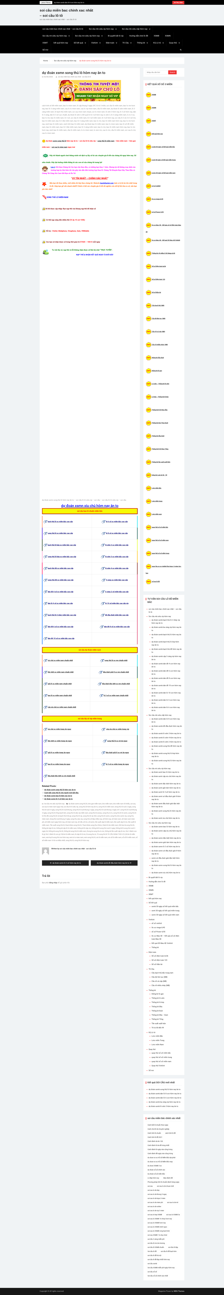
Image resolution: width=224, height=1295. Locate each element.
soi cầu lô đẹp (173, 1247)
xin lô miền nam (101, 837)
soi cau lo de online (154, 1206)
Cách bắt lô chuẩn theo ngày (158, 1125)
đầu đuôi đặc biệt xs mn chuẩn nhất (116, 684)
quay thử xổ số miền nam (160, 540)
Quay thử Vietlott (158, 1066)
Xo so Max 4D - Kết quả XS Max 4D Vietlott (166, 240)
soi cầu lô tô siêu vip (71, 807)
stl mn (85, 822)
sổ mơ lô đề (156, 581)
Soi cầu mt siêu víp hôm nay (54, 36)
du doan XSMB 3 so (155, 1166)
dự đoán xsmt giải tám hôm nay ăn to (166, 788)
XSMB (156, 36)
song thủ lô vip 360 (90, 816)
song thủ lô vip (77, 816)
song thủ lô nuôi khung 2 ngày (83, 810)
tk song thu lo (91, 834)
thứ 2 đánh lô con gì (53, 834)
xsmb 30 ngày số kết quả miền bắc (163, 147)
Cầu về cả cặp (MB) (158, 331)
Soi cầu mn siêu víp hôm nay (87, 36)
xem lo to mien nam (76, 837)
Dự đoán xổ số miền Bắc (156, 1174)
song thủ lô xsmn (103, 816)
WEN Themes (179, 1291)
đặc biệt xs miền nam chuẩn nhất (61, 672)
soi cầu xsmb (152, 1263)
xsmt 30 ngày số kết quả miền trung (164, 160)
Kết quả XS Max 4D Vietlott (162, 943)
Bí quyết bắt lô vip (116, 36)
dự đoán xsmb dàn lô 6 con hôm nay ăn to (69, 2)
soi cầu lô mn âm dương (156, 1243)
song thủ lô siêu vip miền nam (77, 813)
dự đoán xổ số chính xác (156, 1170)
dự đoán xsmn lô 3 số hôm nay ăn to (58, 799)
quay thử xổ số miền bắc (160, 527)
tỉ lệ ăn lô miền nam (67, 834)
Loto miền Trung (158, 1040)
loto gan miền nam (95, 804)
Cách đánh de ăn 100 (155, 1141)
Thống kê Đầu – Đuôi (160, 1015)
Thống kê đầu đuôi (158, 436)
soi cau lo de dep (153, 1190)
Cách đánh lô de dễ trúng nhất (158, 1145)
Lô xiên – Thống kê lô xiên (160, 384)
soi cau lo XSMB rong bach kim (159, 1231)
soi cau (133, 804)
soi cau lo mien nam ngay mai (52, 807)
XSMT (45, 43)
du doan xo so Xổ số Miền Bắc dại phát (161, 1157)
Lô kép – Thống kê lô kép (160, 397)
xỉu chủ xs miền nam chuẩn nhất (60, 660)
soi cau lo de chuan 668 (165, 1186)
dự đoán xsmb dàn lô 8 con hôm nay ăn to (165, 1094)
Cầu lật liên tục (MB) (158, 318)
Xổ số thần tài (156, 292)
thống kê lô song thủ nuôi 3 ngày (103, 828)
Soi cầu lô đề (152, 1251)
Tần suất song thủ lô (57, 825)
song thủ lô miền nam (106, 141)
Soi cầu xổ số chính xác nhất (158, 1276)
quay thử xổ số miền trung (160, 553)
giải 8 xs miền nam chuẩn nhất (60, 684)
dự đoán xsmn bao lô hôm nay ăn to (58, 796)
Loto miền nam (157, 514)
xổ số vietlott (156, 186)
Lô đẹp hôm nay (153, 1178)
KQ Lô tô (157, 43)
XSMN (168, 36)
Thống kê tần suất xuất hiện (161, 462)
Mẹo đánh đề (168, 1178)
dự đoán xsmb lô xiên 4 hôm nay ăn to (166, 738)
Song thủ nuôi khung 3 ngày (60, 819)
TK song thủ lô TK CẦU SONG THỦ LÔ (110, 834)
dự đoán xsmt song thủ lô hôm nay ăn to (60, 790)
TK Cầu (125, 43)
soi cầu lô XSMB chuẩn (156, 1247)
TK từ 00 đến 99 (158, 1028)
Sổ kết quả (78, 43)
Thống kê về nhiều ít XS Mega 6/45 (163, 253)
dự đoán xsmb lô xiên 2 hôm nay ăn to (166, 742)
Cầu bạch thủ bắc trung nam (162, 973)
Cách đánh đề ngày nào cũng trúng (160, 1153)
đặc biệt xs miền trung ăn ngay (60, 741)
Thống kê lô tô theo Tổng (160, 449)
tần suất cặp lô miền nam (104, 822)
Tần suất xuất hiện (159, 1023)
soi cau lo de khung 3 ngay (157, 1194)
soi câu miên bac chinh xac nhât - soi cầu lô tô (74, 77)
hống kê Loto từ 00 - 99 (159, 475)
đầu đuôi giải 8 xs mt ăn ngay (117, 753)
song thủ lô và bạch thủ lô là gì (60, 816)
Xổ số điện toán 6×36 (160, 956)
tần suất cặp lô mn (120, 822)
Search (172, 72)
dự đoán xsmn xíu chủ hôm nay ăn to (166, 873)
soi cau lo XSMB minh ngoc (157, 1227)
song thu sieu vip (77, 819)
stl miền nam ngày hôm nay (55, 822)
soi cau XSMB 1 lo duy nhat (157, 1235)
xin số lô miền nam (114, 837)
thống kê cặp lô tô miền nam (66, 828)
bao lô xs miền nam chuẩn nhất (60, 695)
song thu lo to (108, 813)
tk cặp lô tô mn (80, 834)
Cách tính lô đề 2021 (155, 1137)
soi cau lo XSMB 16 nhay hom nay (160, 1219)
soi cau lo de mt (172, 1202)
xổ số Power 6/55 (158, 212)
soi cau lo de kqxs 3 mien (156, 1198)
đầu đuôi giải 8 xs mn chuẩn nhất (116, 672)
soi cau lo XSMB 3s (173, 1215)
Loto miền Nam (158, 1045)
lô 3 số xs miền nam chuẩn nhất (116, 695)
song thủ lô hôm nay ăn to (88, 807)
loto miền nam (107, 804)
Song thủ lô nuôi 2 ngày (123, 807)
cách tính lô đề (170, 1133)
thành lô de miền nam (110, 825)
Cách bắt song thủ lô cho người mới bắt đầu (61, 793)
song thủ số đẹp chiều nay (92, 819)
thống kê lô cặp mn (84, 828)
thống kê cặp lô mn (49, 828)
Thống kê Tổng (157, 1019)
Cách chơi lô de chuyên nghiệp (158, 1129)
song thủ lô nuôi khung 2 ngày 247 (107, 810)
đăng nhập (53, 883)
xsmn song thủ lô (59, 141)
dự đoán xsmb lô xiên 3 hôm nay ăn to (166, 733)
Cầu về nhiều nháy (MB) (160, 344)
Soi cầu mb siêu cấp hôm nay (134, 29)
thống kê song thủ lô (56, 831)
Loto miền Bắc (156, 488)
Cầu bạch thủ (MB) (158, 305)
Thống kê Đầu (157, 1007)
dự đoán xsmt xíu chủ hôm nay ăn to (166, 818)
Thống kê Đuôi (157, 1011)
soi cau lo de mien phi (155, 1202)
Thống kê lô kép (158, 1002)
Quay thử (173, 43)
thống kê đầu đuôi (158, 358)
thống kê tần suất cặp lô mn (115, 831)
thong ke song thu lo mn (95, 831)
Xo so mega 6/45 (157, 199)
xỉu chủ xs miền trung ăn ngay (59, 729)
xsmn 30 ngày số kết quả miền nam (163, 173)
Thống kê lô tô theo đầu (159, 410)
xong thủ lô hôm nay (81, 840)
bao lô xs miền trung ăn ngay (59, 764)
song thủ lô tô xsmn (120, 813)
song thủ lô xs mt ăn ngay (117, 741)
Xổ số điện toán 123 (158, 279)
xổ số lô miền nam (128, 837)
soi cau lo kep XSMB (155, 1215)
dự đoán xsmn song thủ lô (78, 804)
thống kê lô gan (157, 371)
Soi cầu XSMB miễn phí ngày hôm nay (161, 1268)
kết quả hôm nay (61, 43)
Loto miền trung (157, 501)
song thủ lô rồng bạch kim (56, 813)
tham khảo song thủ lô (73, 825)
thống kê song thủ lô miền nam (75, 831)
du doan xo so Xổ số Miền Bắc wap (160, 1162)
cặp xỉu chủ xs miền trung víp (117, 729)
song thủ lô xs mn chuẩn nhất (116, 660)
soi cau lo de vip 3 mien (156, 1210)
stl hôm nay (107, 819)
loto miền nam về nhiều (121, 804)
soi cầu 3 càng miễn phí (156, 1239)
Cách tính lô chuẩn (154, 1133)
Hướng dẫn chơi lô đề (138, 36)
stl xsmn (91, 822)
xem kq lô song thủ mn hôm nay (57, 837)
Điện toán (110, 43)
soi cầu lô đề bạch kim (169, 1251)
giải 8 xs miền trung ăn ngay (59, 753)
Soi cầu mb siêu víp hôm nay (101, 29)
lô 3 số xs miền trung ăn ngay (117, 764)
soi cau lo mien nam (59, 147)
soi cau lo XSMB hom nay (157, 1223)
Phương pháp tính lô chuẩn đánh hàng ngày (163, 1182)
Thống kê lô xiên (158, 998)
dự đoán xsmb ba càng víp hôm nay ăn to (164, 1102)
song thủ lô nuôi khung (63, 810)
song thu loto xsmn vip (118, 816)
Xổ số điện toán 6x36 (159, 266)
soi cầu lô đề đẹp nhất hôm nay (159, 1259)
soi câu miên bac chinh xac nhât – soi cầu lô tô (62, 29)
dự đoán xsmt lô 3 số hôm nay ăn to (166, 792)
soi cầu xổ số (152, 1272)
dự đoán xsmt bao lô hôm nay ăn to (165, 772)
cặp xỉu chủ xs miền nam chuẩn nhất (62, 707)
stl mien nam (116, 819)
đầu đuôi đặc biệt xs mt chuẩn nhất (61, 776)
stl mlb (80, 822)
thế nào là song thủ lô (126, 825)
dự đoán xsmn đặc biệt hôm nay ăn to (166, 838)
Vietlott (94, 43)
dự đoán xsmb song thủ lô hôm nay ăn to (164, 1089)
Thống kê (141, 43)
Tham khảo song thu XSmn (92, 825)
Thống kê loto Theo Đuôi (160, 423)
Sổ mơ (45, 50)
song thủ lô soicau (95, 813)
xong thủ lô (70, 840)
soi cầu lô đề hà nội (154, 1255)
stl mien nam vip (71, 822)
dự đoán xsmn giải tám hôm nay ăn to (166, 842)
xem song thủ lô (90, 837)
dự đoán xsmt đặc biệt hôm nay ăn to (166, 784)
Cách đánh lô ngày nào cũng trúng (160, 1149)
